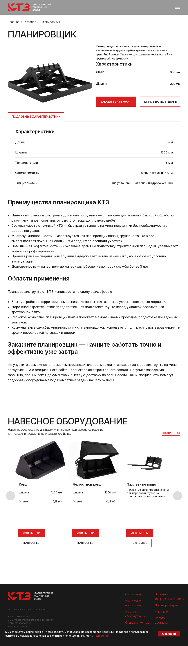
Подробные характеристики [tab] (36, 116)
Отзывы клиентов (137, 622)
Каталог (30, 22)
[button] (160, 102)
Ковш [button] (23, 484)
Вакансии (161, 612)
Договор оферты (166, 605)
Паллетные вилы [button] (141, 484)
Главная (13, 22)
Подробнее (101, 635)
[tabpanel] (94, 158)
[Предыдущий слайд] (10, 496)
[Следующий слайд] (177, 496)
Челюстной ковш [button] (87, 484)
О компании (133, 594)
